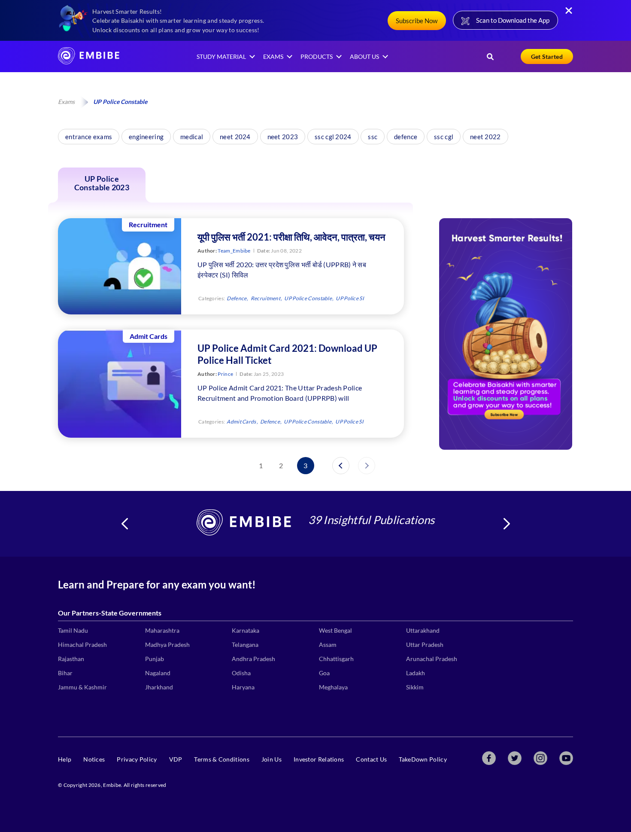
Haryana (243, 687)
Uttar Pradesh (424, 644)
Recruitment (265, 298)
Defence (236, 298)
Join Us (271, 759)
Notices (94, 759)
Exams (66, 101)
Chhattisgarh (336, 658)
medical (191, 136)
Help (64, 759)
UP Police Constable (308, 298)
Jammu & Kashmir (82, 687)
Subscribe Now (416, 20)
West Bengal (335, 630)
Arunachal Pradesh (431, 658)
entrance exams (88, 136)
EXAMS (273, 56)
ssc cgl (443, 136)
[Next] (366, 465)
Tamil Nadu (73, 630)
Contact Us (371, 759)
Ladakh (415, 673)
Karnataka (245, 630)
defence (405, 136)
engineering (146, 136)
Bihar (65, 673)
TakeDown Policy (423, 759)
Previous (124, 523)
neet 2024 (235, 136)
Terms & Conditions (221, 759)
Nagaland (157, 673)
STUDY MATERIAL (221, 56)
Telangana (245, 644)
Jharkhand (159, 687)
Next (506, 523)
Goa (324, 673)
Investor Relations (319, 759)
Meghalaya (333, 687)
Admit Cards (241, 421)
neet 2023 (282, 136)
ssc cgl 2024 (333, 136)
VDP (175, 759)
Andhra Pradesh (253, 658)
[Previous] (340, 465)
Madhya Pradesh (167, 644)
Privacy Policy (137, 759)
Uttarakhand (423, 630)
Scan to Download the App (512, 20)
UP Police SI (350, 298)
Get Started (547, 56)
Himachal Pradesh (82, 644)
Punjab (154, 658)
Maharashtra (162, 630)
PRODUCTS (316, 56)
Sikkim (415, 687)
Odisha (241, 673)
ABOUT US (364, 56)
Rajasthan (71, 658)
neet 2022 (485, 136)
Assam (328, 644)
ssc (372, 136)
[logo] (88, 62)
